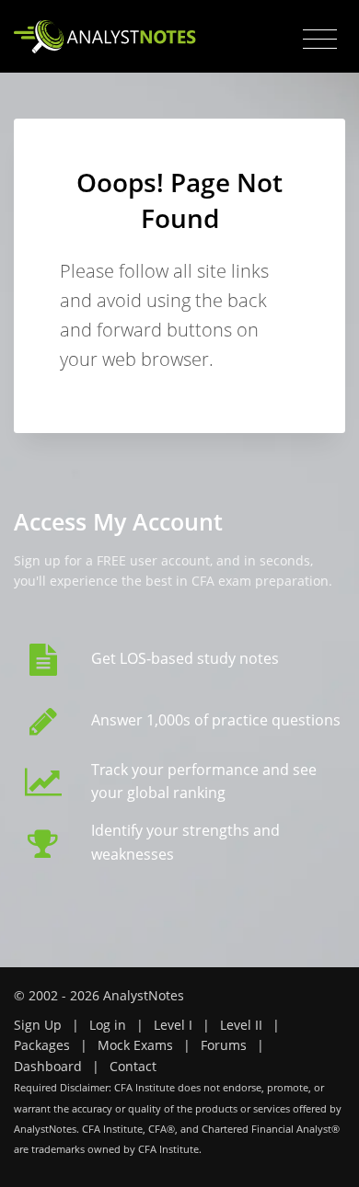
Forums (224, 1045)
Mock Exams (135, 1045)
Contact (133, 1066)
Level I (173, 1024)
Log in (107, 1024)
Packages (42, 1045)
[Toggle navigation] (320, 39)
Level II (241, 1024)
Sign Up (38, 1024)
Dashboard (48, 1066)
